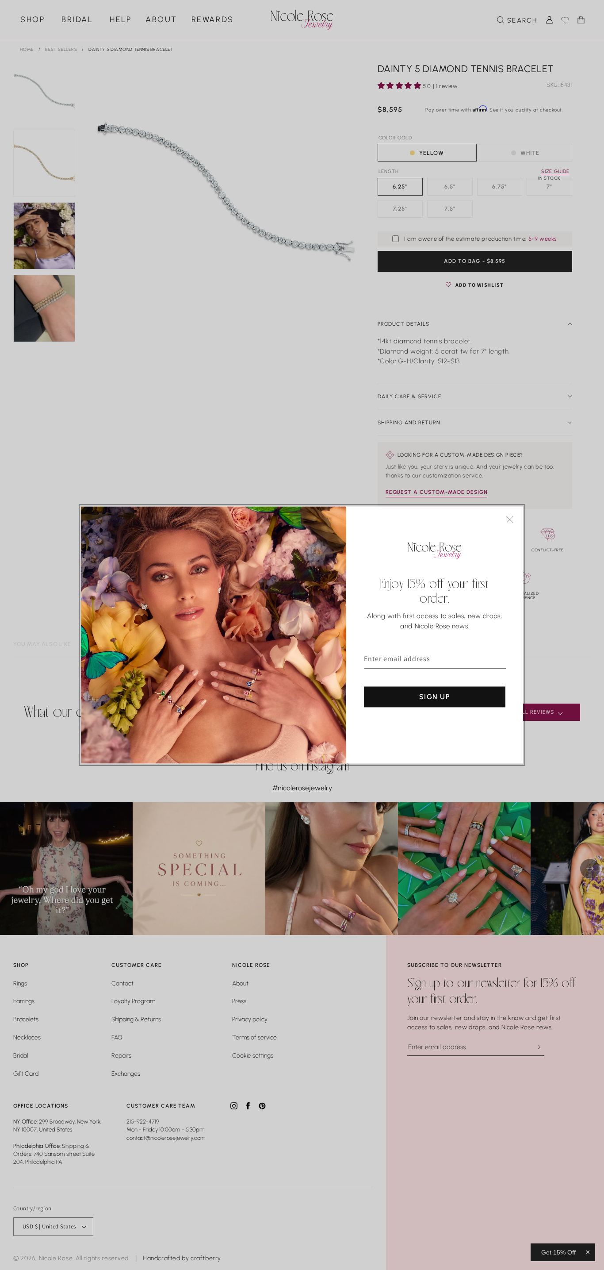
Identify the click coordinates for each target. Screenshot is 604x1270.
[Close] (510, 519)
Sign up (434, 697)
